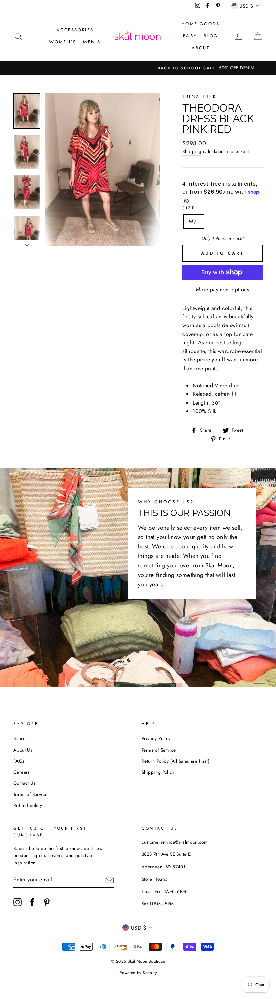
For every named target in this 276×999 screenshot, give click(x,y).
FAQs (19, 761)
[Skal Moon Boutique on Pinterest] (47, 902)
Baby (190, 36)
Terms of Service (30, 794)
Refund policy (27, 805)
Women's (62, 42)
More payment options (222, 289)
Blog (211, 36)
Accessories (75, 30)
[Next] (26, 243)
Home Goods (200, 24)
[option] (138, 68)
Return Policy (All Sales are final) (175, 761)
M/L (194, 221)
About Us (22, 749)
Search (20, 738)
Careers (21, 772)
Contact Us (24, 783)
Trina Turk (199, 96)
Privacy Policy (156, 738)
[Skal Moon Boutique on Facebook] (32, 902)
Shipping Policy (158, 772)
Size (188, 208)
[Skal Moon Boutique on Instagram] (17, 902)
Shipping (191, 151)
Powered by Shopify (138, 973)
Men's (92, 42)
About (200, 48)
